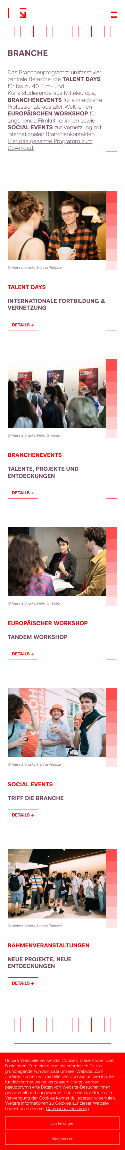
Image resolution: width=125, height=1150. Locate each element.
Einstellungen (63, 1123)
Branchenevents (35, 455)
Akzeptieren (62, 1138)
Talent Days (27, 287)
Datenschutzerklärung (67, 1108)
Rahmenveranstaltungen (49, 945)
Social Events (30, 784)
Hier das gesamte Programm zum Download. (50, 144)
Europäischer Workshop (48, 623)
